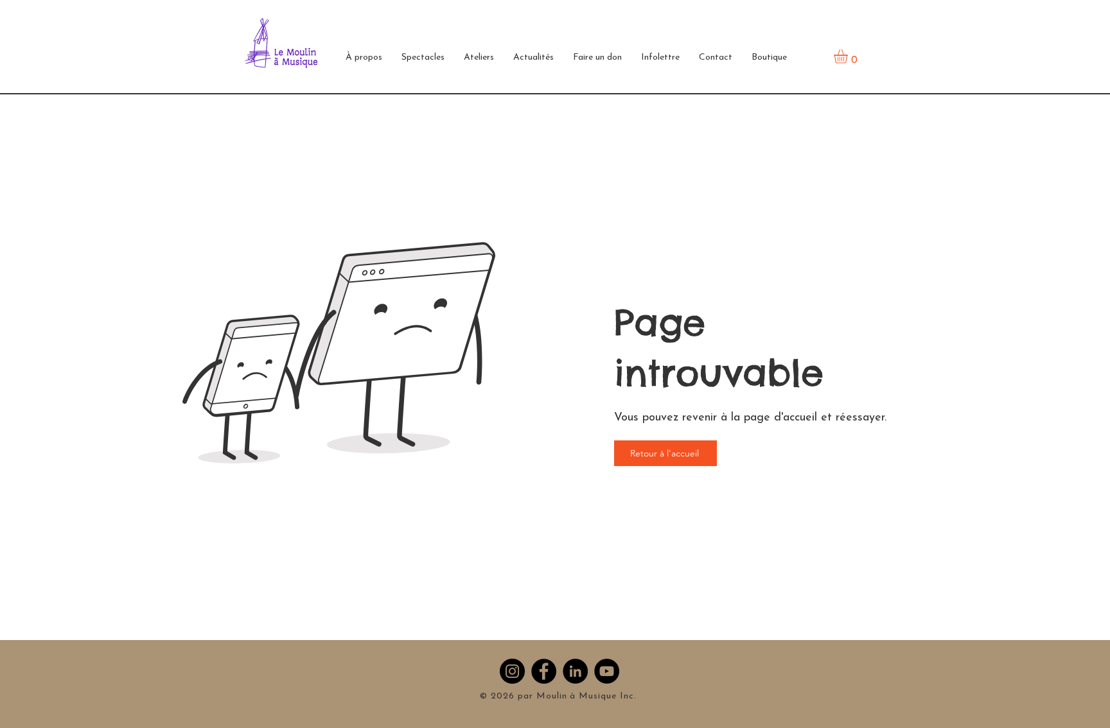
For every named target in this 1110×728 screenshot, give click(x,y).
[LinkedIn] (575, 671)
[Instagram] (512, 671)
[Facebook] (543, 671)
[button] (364, 58)
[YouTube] (606, 671)
